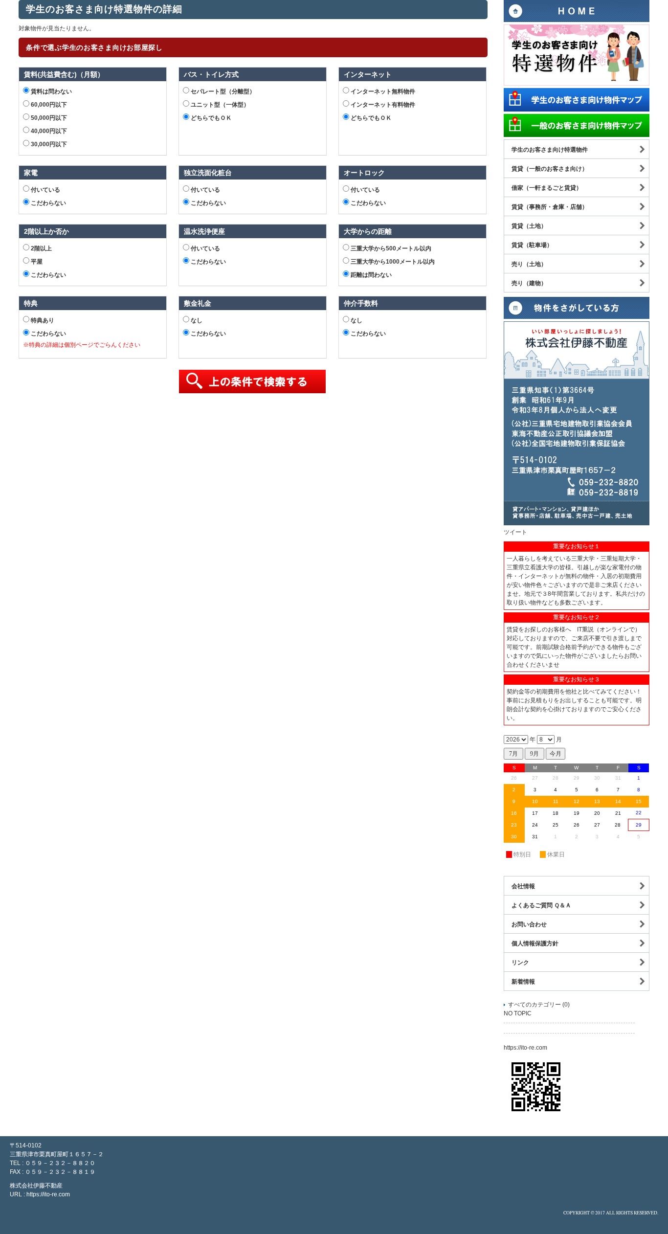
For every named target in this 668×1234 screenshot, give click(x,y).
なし (195, 320)
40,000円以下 (48, 131)
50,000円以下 (48, 117)
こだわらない (47, 203)
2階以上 (40, 248)
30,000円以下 (48, 144)
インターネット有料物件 (382, 104)
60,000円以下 (48, 104)
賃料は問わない (50, 91)
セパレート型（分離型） (222, 91)
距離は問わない (370, 274)
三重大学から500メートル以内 (390, 248)
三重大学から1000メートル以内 (392, 261)
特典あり (41, 320)
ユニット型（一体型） (219, 104)
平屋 (36, 261)
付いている (44, 189)
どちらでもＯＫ (210, 117)
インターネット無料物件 (382, 91)
